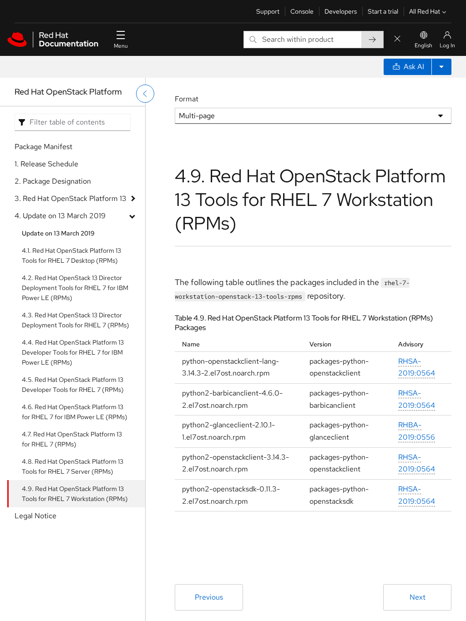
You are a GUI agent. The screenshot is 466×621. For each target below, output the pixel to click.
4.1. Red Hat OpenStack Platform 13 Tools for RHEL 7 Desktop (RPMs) (71, 255)
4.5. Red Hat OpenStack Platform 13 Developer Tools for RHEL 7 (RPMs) (73, 385)
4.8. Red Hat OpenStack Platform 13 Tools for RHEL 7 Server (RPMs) (72, 466)
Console (302, 11)
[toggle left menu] (145, 94)
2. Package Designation (53, 181)
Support (267, 11)
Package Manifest (43, 146)
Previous (209, 597)
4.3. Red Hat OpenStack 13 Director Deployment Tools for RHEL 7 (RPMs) (75, 320)
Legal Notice (35, 516)
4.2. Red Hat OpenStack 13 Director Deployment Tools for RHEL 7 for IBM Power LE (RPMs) (75, 288)
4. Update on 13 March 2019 (60, 215)
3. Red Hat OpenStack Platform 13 (71, 198)
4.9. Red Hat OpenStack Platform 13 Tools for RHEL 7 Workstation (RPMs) (75, 494)
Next (417, 597)
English (423, 45)
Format (186, 99)
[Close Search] (397, 39)
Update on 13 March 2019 (58, 233)
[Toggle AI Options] (441, 67)
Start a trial (383, 11)
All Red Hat (424, 11)
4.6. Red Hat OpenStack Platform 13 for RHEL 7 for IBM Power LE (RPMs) (74, 412)
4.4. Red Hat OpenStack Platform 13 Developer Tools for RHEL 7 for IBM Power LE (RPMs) (73, 352)
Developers (340, 11)
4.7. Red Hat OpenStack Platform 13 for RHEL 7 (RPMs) (72, 439)
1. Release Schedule (46, 164)
